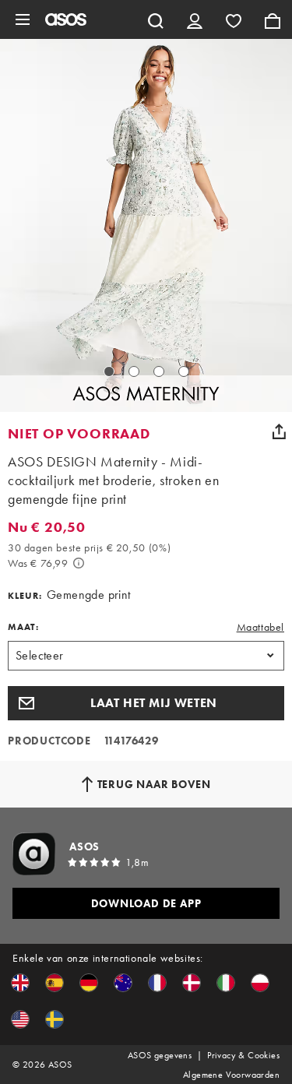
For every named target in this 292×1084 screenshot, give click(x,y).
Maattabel (260, 627)
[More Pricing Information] (79, 563)
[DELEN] (278, 431)
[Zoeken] (155, 19)
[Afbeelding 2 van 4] (133, 371)
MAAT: (23, 627)
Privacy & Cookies (243, 1055)
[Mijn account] (194, 19)
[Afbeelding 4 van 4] (183, 371)
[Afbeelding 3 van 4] (158, 371)
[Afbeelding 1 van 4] (109, 371)
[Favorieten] (233, 19)
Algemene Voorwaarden (231, 1074)
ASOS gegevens (160, 1055)
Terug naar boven (154, 784)
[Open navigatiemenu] (22, 19)
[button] (146, 703)
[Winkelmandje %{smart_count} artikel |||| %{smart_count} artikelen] (272, 19)
